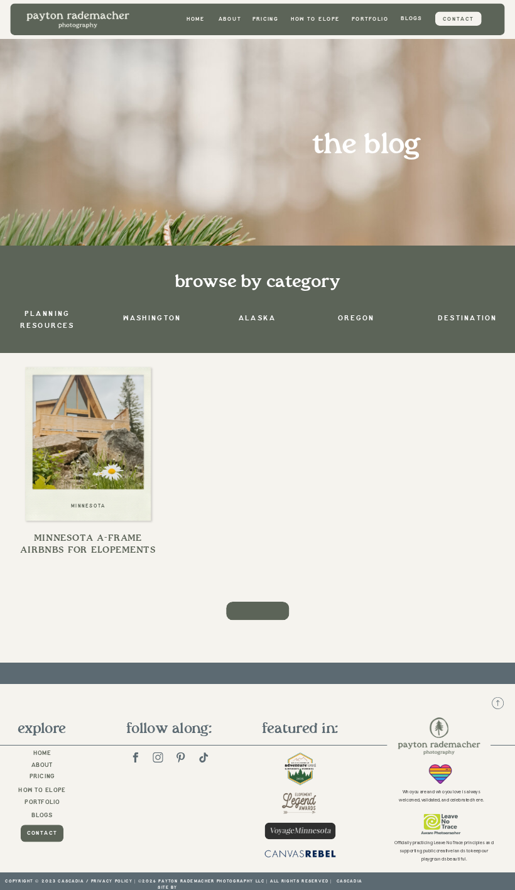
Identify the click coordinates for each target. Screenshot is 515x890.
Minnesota (88, 505)
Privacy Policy (112, 881)
